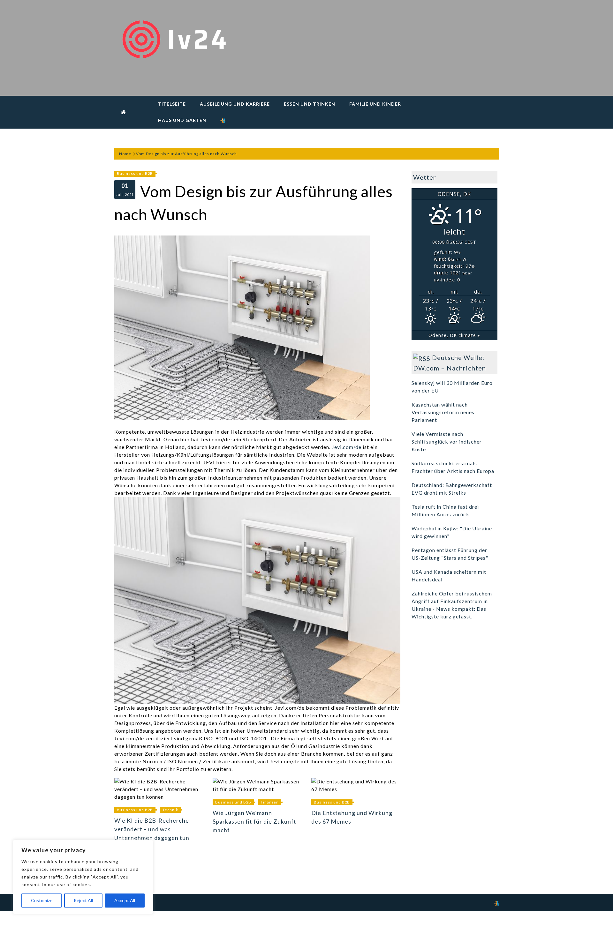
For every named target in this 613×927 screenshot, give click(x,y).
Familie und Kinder (375, 104)
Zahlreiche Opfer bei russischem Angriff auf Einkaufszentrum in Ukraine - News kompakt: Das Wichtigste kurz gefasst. (452, 604)
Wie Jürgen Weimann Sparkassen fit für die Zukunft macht (254, 821)
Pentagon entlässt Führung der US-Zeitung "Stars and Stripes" (450, 554)
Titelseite (172, 104)
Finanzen (270, 802)
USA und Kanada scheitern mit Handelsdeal (449, 575)
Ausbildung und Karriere (235, 104)
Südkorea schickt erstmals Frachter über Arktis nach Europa (453, 467)
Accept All (124, 900)
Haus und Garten (182, 120)
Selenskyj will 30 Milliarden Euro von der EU (452, 386)
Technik (170, 810)
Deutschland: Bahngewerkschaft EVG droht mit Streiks (452, 489)
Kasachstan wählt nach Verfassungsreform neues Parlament (443, 412)
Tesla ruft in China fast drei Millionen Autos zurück (445, 510)
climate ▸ (454, 335)
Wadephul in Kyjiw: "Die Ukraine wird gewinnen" (452, 532)
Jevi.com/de (346, 447)
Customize (41, 900)
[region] (83, 877)
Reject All (83, 900)
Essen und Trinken (309, 104)
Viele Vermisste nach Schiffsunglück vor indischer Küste (447, 441)
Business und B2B (135, 173)
